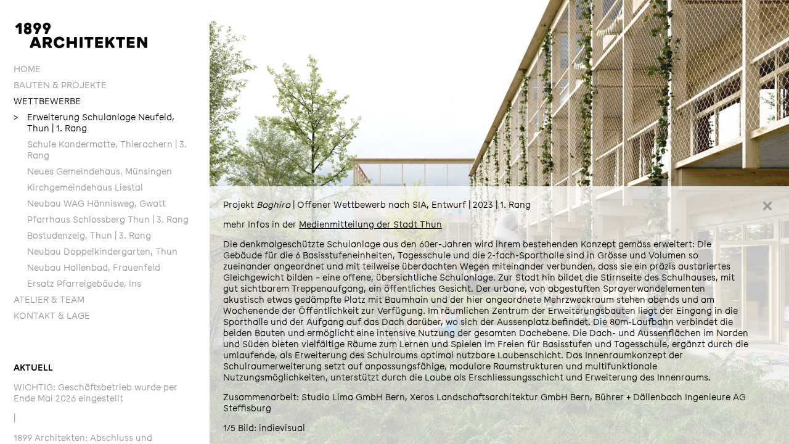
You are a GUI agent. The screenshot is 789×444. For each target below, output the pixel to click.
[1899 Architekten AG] (81, 35)
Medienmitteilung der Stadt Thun (370, 225)
